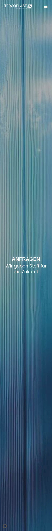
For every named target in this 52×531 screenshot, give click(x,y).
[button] (45, 6)
